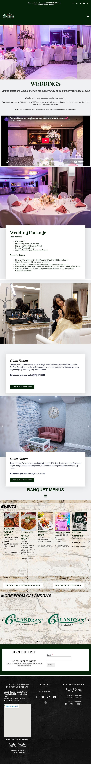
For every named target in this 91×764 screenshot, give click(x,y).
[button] (2, 43)
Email (50, 655)
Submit (50, 665)
